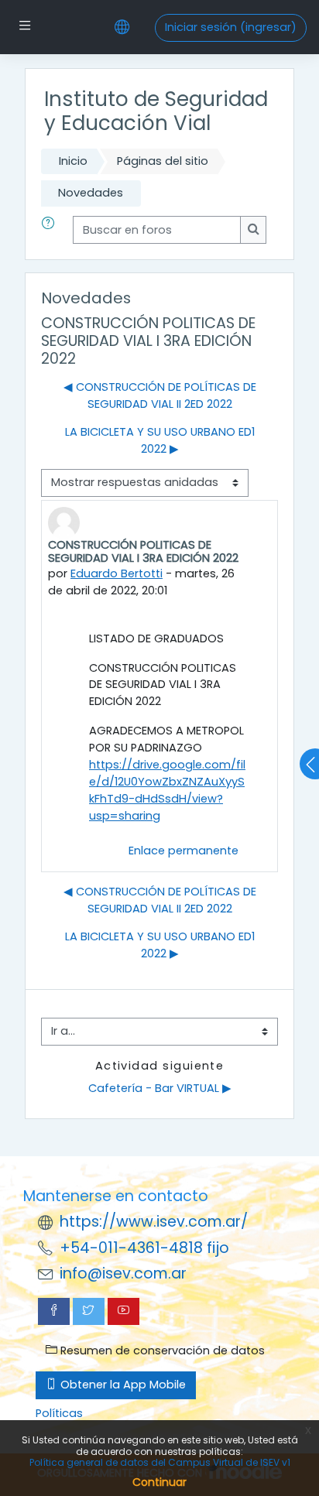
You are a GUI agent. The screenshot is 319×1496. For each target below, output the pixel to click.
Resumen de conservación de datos (161, 1350)
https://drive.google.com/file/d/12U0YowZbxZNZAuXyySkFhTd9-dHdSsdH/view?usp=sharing (167, 790)
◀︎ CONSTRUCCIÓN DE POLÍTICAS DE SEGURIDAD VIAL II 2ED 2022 (159, 395)
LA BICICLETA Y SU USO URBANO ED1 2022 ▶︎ (160, 440)
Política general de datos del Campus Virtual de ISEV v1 (159, 1462)
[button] (51, 230)
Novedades (90, 192)
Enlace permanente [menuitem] (183, 850)
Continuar (159, 1482)
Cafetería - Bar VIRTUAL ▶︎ (160, 1088)
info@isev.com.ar (123, 1273)
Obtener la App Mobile (121, 1384)
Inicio (73, 161)
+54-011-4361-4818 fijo (144, 1248)
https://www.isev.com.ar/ (154, 1221)
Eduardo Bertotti (116, 573)
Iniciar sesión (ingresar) (231, 27)
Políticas (59, 1413)
